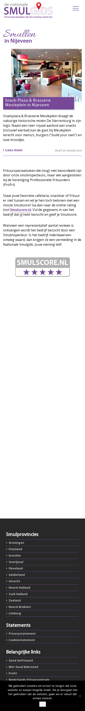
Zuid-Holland (18, 594)
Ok (42, 704)
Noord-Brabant (20, 607)
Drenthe (15, 555)
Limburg (15, 613)
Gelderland (17, 575)
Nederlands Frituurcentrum (29, 680)
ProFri (13, 673)
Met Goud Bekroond (23, 667)
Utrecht (14, 581)
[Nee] (80, 696)
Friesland (15, 549)
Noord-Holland (19, 587)
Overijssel (16, 562)
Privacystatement (22, 633)
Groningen (16, 543)
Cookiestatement (22, 640)
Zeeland (15, 600)
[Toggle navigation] (76, 8)
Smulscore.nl (20, 209)
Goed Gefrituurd (21, 660)
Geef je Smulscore (68, 150)
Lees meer (14, 150)
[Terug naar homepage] (28, 10)
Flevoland (16, 568)
